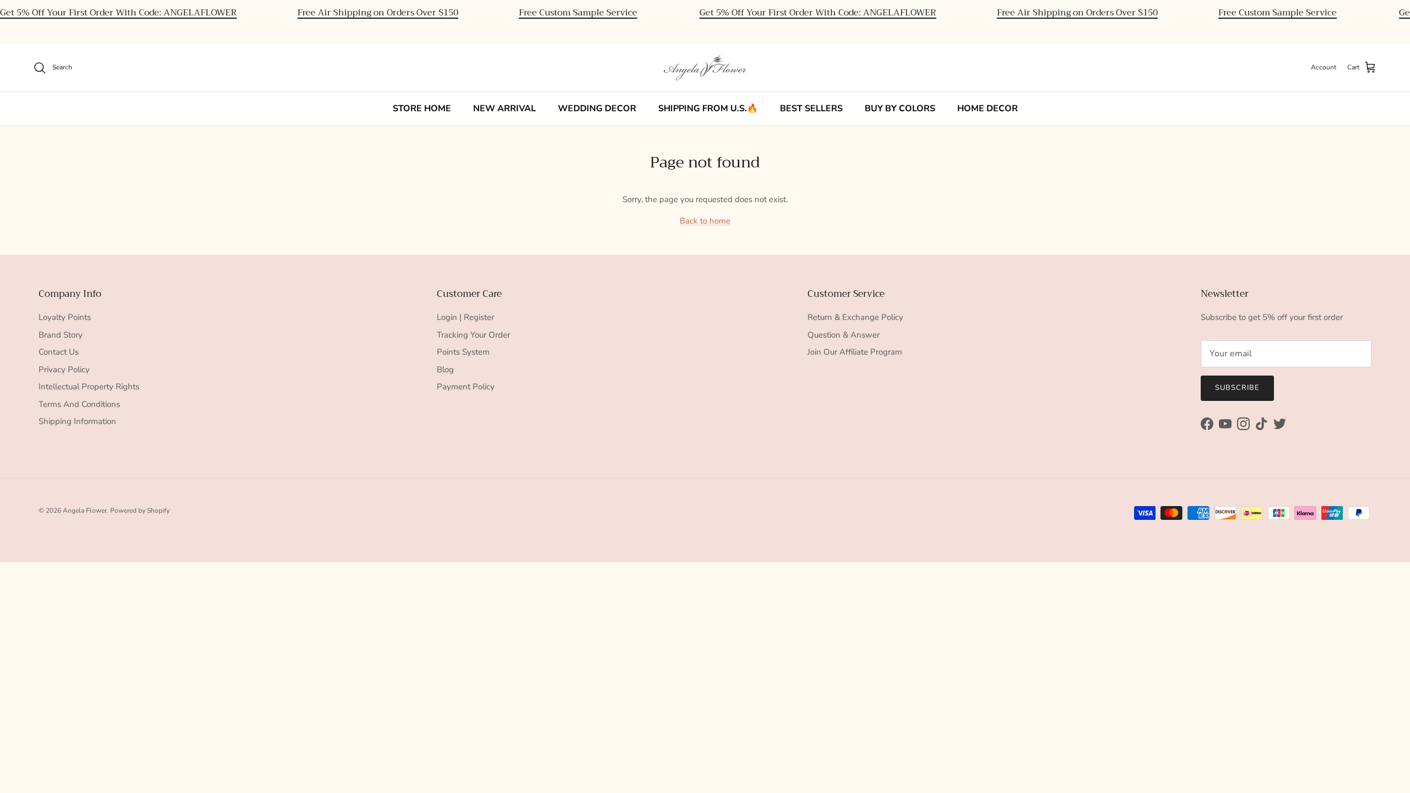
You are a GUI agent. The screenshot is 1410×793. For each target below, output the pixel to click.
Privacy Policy (64, 369)
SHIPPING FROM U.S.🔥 (708, 108)
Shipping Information (77, 421)
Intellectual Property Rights (89, 386)
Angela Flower (85, 510)
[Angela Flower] (705, 67)
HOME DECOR (987, 108)
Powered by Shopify (140, 510)
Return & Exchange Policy (855, 317)
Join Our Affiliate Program (854, 351)
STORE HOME (422, 108)
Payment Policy (466, 386)
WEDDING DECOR (597, 108)
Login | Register (465, 317)
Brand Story (61, 334)
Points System (463, 351)
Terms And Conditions (79, 404)
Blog (445, 369)
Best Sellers (811, 108)
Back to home (705, 220)
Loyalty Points (65, 317)
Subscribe (1237, 388)
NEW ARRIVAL (504, 108)
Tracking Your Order (473, 334)
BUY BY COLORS (900, 108)
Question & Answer (843, 334)
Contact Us (59, 351)
